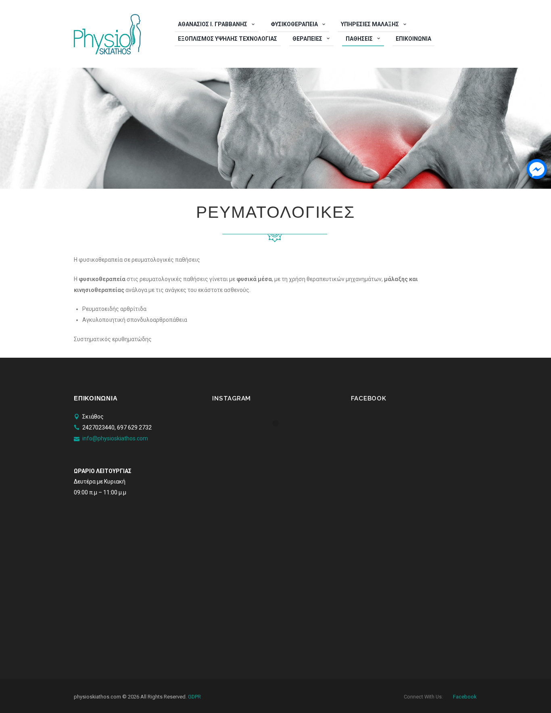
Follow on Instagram (280, 438)
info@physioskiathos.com (115, 438)
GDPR (194, 697)
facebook (464, 697)
